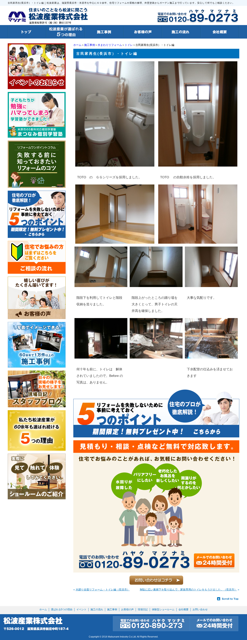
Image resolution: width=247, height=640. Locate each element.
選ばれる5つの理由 (61, 609)
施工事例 (89, 44)
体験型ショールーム (163, 609)
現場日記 (143, 609)
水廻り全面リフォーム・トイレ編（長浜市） (103, 589)
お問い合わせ (200, 609)
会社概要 (183, 609)
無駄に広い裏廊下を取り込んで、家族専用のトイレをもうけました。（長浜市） (188, 589)
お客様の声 (127, 609)
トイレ (129, 44)
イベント (81, 609)
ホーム (77, 44)
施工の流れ (97, 609)
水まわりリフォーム (110, 44)
